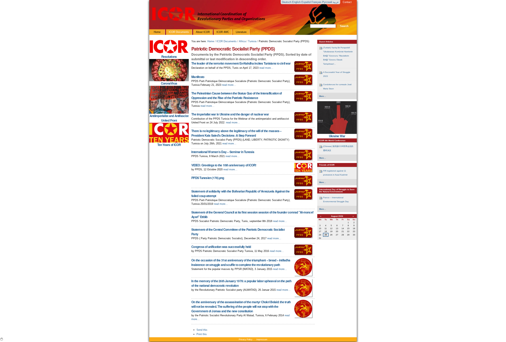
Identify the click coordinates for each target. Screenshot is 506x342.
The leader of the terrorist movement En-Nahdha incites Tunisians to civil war (241, 63)
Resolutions (169, 56)
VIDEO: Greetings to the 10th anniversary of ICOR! (223, 165)
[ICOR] (208, 14)
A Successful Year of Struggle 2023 (336, 74)
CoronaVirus (169, 83)
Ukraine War (337, 136)
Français (317, 2)
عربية (336, 2)
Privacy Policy (245, 339)
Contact (347, 2)
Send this (201, 329)
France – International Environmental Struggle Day (336, 199)
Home (210, 41)
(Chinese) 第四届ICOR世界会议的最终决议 (338, 148)
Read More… (266, 67)
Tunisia (252, 41)
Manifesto (197, 77)
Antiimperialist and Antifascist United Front (169, 118)
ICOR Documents (226, 41)
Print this (201, 334)
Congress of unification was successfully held (221, 247)
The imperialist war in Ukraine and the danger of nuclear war (230, 114)
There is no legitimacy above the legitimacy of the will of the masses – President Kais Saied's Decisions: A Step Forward (236, 133)
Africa (242, 41)
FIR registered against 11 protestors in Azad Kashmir (335, 173)
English (296, 2)
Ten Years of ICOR (169, 145)
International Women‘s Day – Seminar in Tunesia (222, 152)
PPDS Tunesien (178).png (207, 178)
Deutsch (287, 2)
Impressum (261, 339)
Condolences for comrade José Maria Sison (337, 86)
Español (306, 2)
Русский (327, 2)
